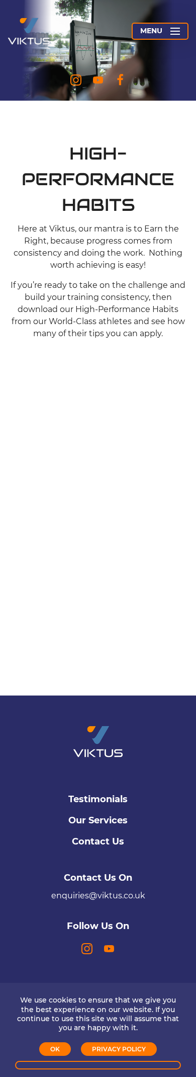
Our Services (98, 820)
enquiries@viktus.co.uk (98, 895)
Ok (55, 1049)
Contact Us (98, 841)
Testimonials (98, 799)
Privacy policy (119, 1049)
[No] (98, 1065)
